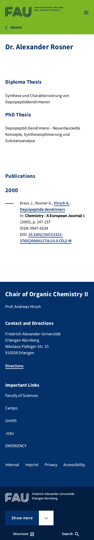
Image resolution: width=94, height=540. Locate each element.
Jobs (9, 433)
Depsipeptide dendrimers (42, 209)
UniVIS (11, 421)
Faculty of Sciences (21, 395)
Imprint (31, 465)
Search (67, 534)
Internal (12, 465)
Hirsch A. (61, 203)
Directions (14, 366)
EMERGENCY (16, 446)
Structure (20, 534)
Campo (11, 408)
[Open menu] (86, 12)
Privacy (51, 465)
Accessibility (74, 465)
